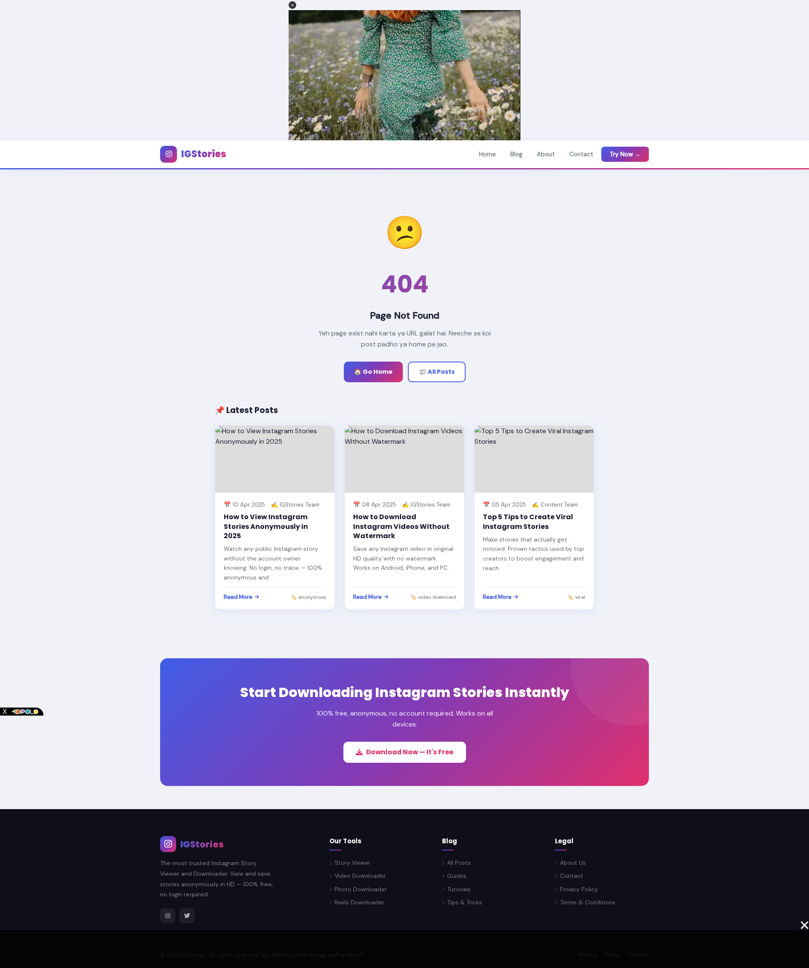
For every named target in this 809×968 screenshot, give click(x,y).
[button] (292, 5)
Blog (516, 154)
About (546, 154)
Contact (581, 154)
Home (487, 154)
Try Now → (625, 154)
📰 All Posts (437, 371)
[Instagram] (167, 915)
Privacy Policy (579, 889)
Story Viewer (352, 862)
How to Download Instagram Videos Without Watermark (401, 526)
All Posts (459, 862)
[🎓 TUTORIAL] (404, 459)
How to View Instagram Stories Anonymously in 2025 (266, 526)
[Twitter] (187, 915)
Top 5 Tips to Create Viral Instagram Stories (528, 521)
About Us (573, 862)
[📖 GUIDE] (275, 459)
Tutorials (459, 889)
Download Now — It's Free (409, 752)
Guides (456, 876)
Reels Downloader (359, 902)
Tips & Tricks (464, 902)
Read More (238, 597)
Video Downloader (360, 876)
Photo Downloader (361, 889)
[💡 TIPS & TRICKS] (534, 459)
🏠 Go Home (373, 371)
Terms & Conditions (587, 902)
